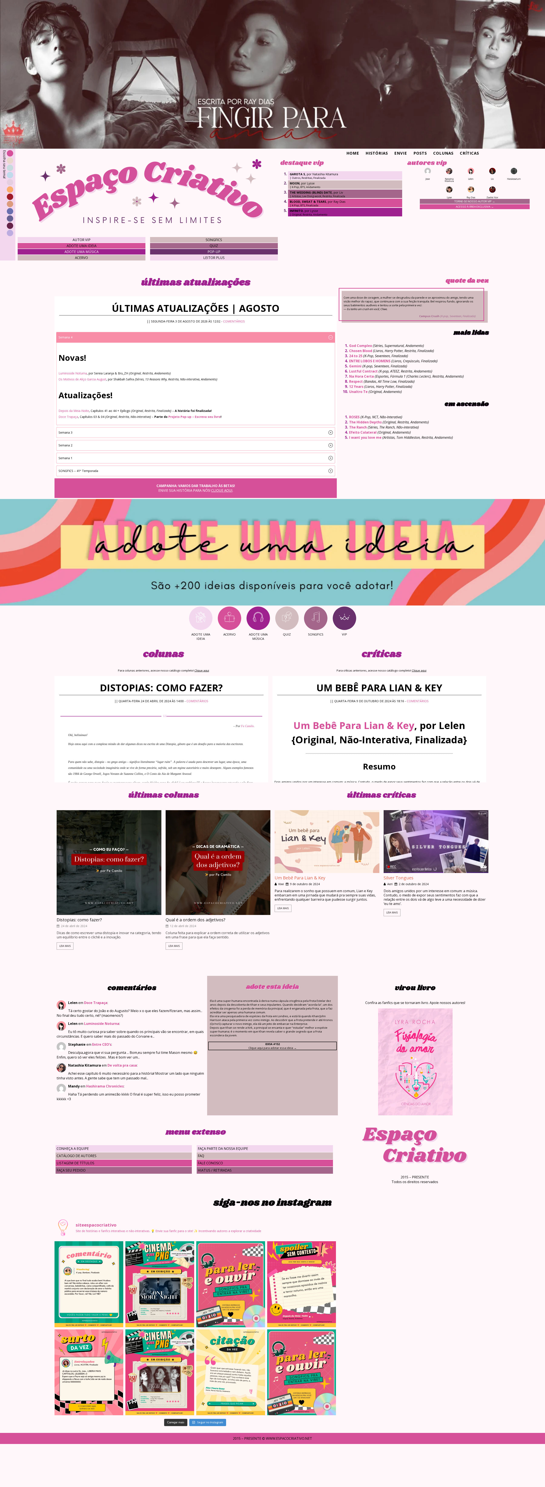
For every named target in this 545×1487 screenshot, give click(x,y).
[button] (195, 337)
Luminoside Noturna (73, 373)
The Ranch (358, 427)
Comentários (234, 321)
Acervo (81, 257)
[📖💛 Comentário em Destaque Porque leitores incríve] (88, 1284)
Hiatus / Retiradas (215, 1170)
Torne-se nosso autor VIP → (474, 201)
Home (352, 153)
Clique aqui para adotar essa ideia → (272, 1046)
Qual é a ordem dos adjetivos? (195, 919)
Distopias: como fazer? (79, 919)
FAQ (201, 1155)
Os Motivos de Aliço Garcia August (82, 379)
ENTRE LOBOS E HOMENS (369, 361)
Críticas (469, 153)
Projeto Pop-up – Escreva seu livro (194, 417)
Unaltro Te (358, 391)
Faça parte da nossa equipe (223, 1148)
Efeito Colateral (363, 432)
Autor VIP (81, 239)
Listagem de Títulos (75, 1163)
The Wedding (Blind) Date (311, 192)
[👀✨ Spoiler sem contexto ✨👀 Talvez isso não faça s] (301, 1284)
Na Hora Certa (361, 376)
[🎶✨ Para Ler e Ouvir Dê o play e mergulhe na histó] (230, 1284)
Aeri (390, 884)
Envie (400, 153)
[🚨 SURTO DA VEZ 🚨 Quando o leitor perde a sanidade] (88, 1372)
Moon (295, 183)
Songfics (214, 239)
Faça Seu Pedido (71, 1170)
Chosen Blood (360, 350)
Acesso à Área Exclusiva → (475, 207)
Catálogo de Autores (76, 1155)
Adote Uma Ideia (81, 245)
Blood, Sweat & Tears (308, 202)
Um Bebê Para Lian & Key (353, 725)
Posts (420, 153)
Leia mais (65, 946)
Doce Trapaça (68, 417)
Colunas (443, 153)
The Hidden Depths (365, 422)
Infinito (296, 211)
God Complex (360, 345)
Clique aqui (221, 490)
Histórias (377, 153)
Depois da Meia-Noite (74, 411)
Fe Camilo (247, 726)
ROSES (354, 417)
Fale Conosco (210, 1163)
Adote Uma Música (82, 251)
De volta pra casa (122, 1065)
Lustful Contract (363, 371)
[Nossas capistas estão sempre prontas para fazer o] (159, 1284)
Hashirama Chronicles (105, 1086)
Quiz (214, 245)
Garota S (297, 174)
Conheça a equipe (73, 1148)
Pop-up (214, 251)
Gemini (355, 366)
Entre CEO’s (101, 1044)
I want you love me (365, 437)
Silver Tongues (398, 877)
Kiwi (281, 884)
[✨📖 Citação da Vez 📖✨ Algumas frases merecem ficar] (230, 1372)
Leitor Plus (214, 257)
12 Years (356, 386)
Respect (356, 381)
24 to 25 (355, 356)
